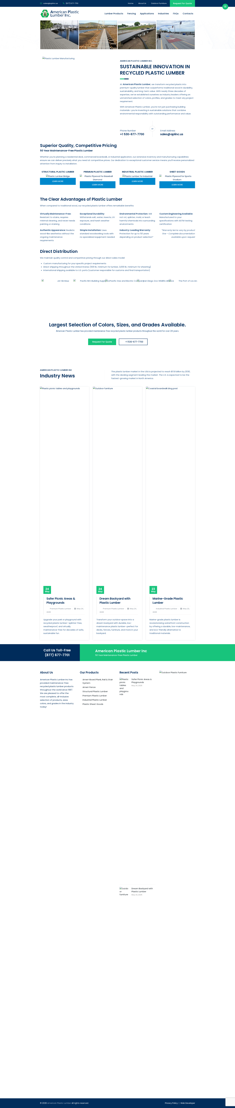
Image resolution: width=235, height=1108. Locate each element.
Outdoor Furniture (159, 3)
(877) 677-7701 (57, 655)
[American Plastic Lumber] (60, 13)
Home (130, 3)
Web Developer (187, 1103)
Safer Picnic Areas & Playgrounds (61, 601)
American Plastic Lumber (59, 1103)
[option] (59, 34)
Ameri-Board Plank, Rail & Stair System (98, 681)
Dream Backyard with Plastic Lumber (115, 601)
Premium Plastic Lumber (95, 695)
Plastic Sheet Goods (93, 704)
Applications (147, 13)
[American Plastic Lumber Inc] (59, 34)
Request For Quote (182, 3)
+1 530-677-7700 (134, 341)
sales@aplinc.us (50, 3)
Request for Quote (102, 341)
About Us (142, 3)
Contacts (188, 13)
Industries (163, 13)
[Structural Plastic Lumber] (58, 176)
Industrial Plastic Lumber (95, 699)
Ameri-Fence (89, 687)
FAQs (176, 13)
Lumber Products (114, 13)
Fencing (131, 13)
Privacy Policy (171, 1103)
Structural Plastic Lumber (95, 691)
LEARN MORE (57, 181)
